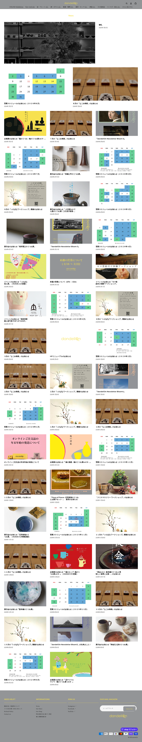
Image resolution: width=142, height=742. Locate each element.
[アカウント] (131, 3)
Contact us (7, 714)
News (38, 706)
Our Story (39, 709)
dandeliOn (135, 737)
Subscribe (129, 709)
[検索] (126, 3)
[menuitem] (127, 7)
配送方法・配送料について (12, 706)
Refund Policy (8, 711)
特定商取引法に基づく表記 (43, 714)
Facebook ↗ (72, 709)
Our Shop (39, 711)
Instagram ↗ (72, 706)
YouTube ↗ (71, 711)
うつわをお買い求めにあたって (13, 709)
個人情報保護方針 (41, 716)
